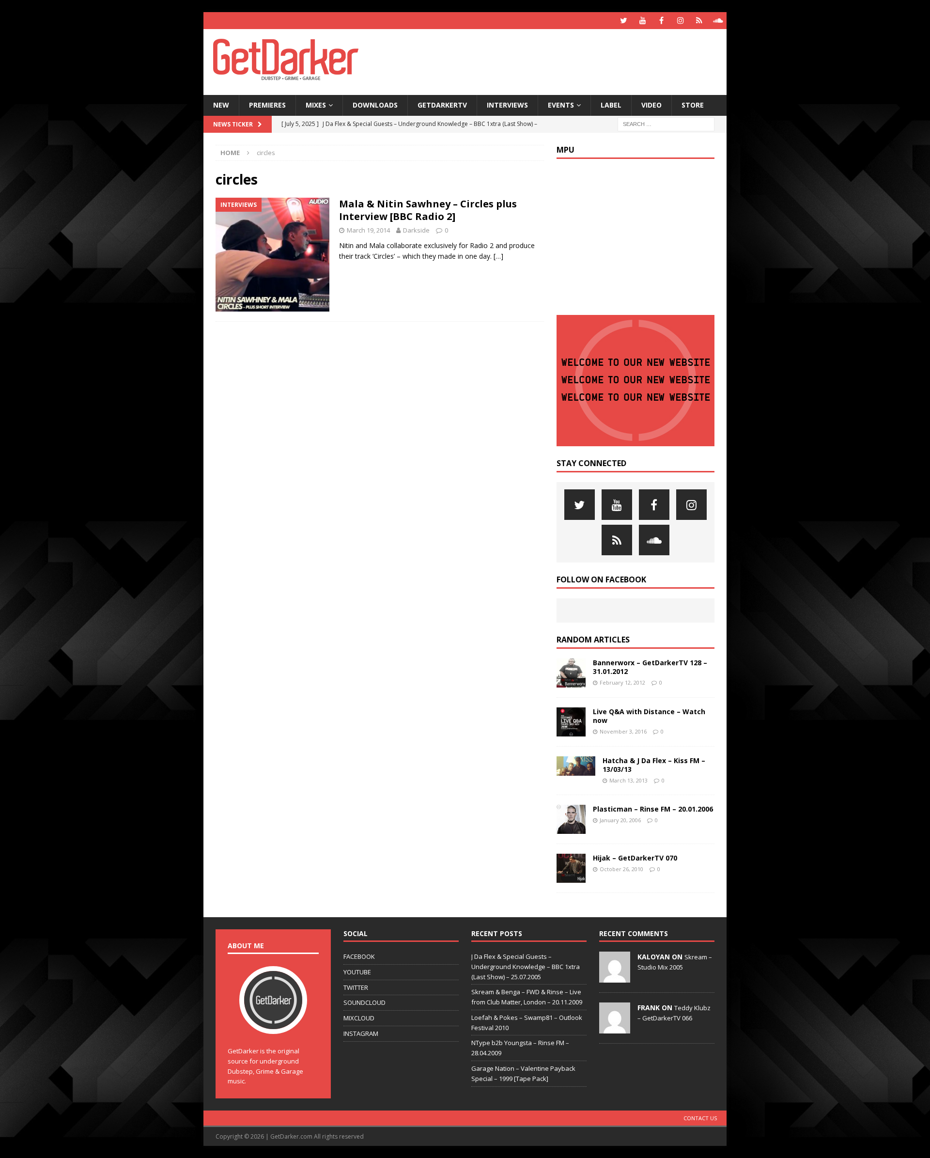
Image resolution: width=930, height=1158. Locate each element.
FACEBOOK (359, 956)
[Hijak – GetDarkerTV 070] (571, 868)
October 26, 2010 (621, 869)
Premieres (267, 105)
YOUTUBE (357, 972)
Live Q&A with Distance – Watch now (649, 716)
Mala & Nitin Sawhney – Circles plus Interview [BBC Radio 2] (428, 210)
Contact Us (700, 1118)
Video (651, 105)
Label (611, 105)
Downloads (375, 105)
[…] (498, 256)
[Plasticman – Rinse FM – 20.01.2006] (571, 819)
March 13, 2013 (628, 780)
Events (561, 105)
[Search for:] (666, 123)
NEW (221, 105)
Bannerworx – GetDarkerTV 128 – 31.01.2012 (650, 667)
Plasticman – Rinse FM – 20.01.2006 (653, 809)
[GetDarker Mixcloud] (699, 20)
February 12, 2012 (622, 682)
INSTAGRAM (360, 1033)
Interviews (507, 105)
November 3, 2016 (623, 731)
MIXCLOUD (358, 1018)
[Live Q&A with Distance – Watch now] (571, 721)
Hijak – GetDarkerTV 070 (635, 857)
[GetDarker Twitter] (623, 20)
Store (693, 105)
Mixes (316, 105)
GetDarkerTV (442, 105)
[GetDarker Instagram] (680, 20)
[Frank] (614, 1028)
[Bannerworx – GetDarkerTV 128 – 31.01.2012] (571, 673)
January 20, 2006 (620, 820)
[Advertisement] (558, 60)
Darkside (416, 230)
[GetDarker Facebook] (661, 20)
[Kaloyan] (614, 977)
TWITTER (355, 987)
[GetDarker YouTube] (642, 20)
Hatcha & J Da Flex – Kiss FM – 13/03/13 (654, 765)
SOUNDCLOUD (364, 1002)
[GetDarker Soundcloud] (718, 20)
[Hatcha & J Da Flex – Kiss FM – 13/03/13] (576, 766)
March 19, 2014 (368, 230)
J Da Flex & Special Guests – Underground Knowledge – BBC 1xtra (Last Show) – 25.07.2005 (525, 966)
